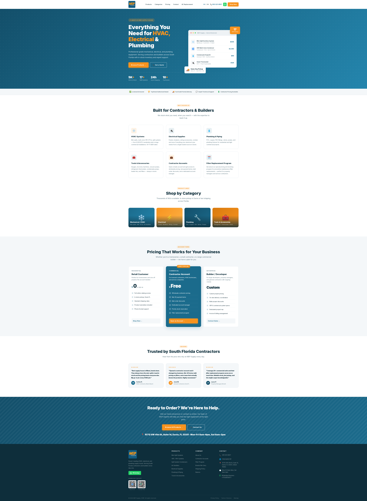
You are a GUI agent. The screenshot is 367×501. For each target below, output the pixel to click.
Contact (176, 4)
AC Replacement (187, 4)
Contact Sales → (214, 321)
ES (208, 4)
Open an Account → (177, 321)
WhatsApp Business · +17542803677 (228, 476)
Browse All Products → (174, 427)
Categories (158, 4)
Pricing (167, 4)
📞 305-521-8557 (216, 4)
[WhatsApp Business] (225, 4)
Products (149, 4)
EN (204, 4)
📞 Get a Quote (158, 65)
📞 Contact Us (196, 427)
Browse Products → (138, 65)
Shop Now (233, 4)
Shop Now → (137, 321)
